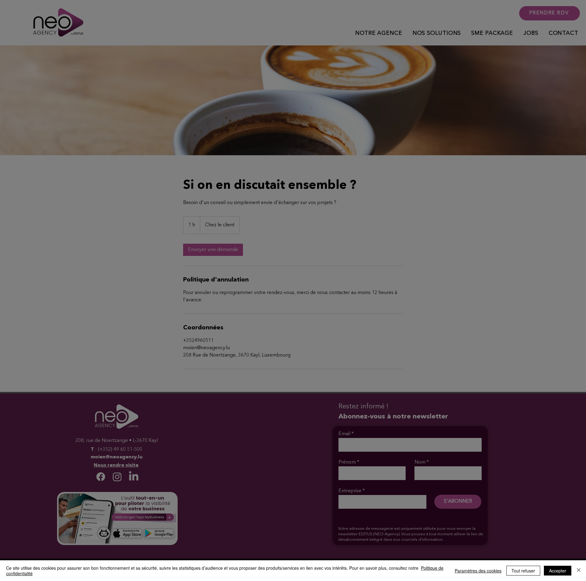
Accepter (557, 571)
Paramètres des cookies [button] (478, 571)
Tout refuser (523, 571)
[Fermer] (578, 570)
